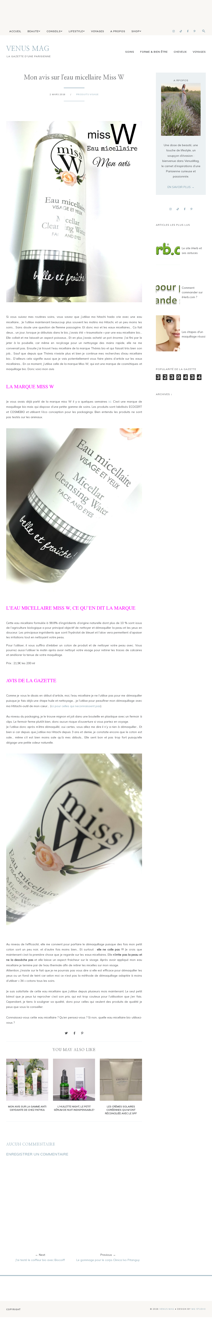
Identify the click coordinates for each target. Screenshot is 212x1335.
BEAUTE (33, 31)
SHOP (135, 31)
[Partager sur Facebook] (74, 1033)
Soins (129, 51)
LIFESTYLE (76, 31)
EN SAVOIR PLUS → (180, 187)
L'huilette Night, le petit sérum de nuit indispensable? (74, 1108)
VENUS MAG (27, 48)
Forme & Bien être (154, 51)
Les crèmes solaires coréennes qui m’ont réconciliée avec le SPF (121, 1110)
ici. (110, 401)
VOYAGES (97, 31)
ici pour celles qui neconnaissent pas (75, 706)
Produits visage (87, 94)
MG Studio (199, 1309)
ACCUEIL (15, 31)
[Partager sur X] (66, 1033)
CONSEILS (54, 31)
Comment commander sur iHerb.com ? (192, 292)
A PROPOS (117, 31)
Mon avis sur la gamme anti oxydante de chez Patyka (27, 1108)
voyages (199, 51)
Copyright (13, 1309)
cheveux (180, 51)
